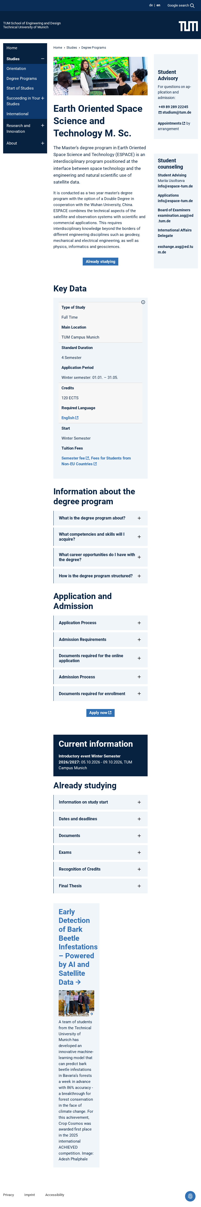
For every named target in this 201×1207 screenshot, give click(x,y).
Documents (69, 835)
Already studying (100, 261)
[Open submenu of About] (43, 143)
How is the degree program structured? (96, 575)
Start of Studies (20, 88)
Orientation (16, 68)
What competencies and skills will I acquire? (92, 537)
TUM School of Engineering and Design (32, 23)
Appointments (169, 123)
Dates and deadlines (78, 818)
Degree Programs (22, 78)
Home (12, 48)
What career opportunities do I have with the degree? (97, 557)
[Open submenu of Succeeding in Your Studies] (43, 98)
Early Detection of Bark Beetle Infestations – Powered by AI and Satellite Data (78, 947)
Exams (65, 852)
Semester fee (73, 458)
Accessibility (54, 1195)
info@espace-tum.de (175, 186)
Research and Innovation (18, 128)
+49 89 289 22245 (173, 107)
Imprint (29, 1195)
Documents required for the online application (91, 658)
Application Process (77, 622)
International (18, 114)
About (12, 143)
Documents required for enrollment (92, 693)
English (68, 418)
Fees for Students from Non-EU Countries (96, 461)
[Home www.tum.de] (188, 26)
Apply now (98, 712)
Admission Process (77, 676)
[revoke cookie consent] (190, 1196)
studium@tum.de (177, 112)
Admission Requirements (82, 639)
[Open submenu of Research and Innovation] (43, 125)
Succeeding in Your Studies (23, 101)
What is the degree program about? (92, 518)
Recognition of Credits (79, 869)
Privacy (8, 1195)
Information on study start (83, 802)
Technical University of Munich (25, 27)
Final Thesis (70, 885)
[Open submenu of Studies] (43, 59)
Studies (13, 59)
